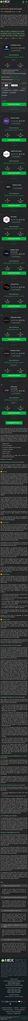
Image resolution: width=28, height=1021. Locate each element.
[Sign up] (23, 1)
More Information (4, 1019)
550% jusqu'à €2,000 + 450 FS (14, 196)
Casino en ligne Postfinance (14, 992)
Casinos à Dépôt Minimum (14, 984)
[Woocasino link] (6, 390)
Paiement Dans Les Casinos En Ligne (14, 985)
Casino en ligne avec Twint (14, 989)
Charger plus (13, 423)
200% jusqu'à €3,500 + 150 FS (14, 362)
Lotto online (13, 92)
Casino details (13, 112)
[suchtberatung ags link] (19, 1001)
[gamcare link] (4, 1001)
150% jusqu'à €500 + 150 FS (14, 130)
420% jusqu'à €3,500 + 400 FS (14, 57)
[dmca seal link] (6, 1001)
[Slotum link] (6, 121)
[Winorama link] (6, 320)
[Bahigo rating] (24, 254)
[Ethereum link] (12, 85)
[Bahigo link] (6, 253)
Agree (24, 1018)
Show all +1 (24, 88)
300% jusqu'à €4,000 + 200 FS (14, 229)
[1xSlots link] (8, 187)
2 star (6, 11)
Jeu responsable (20, 1010)
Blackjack (23, 90)
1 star (5, 11)
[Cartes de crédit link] (9, 85)
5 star (10, 11)
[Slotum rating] (24, 121)
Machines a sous (7, 90)
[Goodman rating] (24, 48)
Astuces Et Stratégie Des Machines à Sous (14, 981)
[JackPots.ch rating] (24, 154)
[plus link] (2, 1001)
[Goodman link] (6, 48)
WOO (13, 403)
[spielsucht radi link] (14, 1004)
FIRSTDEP (13, 365)
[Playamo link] (6, 353)
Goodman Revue (14, 109)
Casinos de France (19, 996)
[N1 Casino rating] (24, 219)
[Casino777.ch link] (6, 287)
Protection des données (13, 1011)
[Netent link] (3, 98)
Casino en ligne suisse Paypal (14, 991)
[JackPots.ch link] (6, 154)
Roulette (16, 90)
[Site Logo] (10, 1)
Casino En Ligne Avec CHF (14, 982)
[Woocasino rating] (24, 391)
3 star (7, 11)
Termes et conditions (13, 1013)
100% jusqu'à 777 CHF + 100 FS (14, 296)
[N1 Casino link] (6, 220)
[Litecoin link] (16, 85)
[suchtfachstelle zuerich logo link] (23, 1001)
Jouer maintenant (14, 104)
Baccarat (6, 92)
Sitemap (15, 1008)
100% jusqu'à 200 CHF (14, 329)
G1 (13, 60)
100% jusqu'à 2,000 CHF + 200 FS (14, 263)
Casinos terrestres (9, 996)
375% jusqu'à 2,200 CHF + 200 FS (14, 163)
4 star (9, 11)
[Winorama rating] (24, 320)
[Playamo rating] (24, 353)
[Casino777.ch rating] (24, 287)
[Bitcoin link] (6, 85)
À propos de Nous (8, 1010)
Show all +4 (24, 83)
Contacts (23, 1008)
